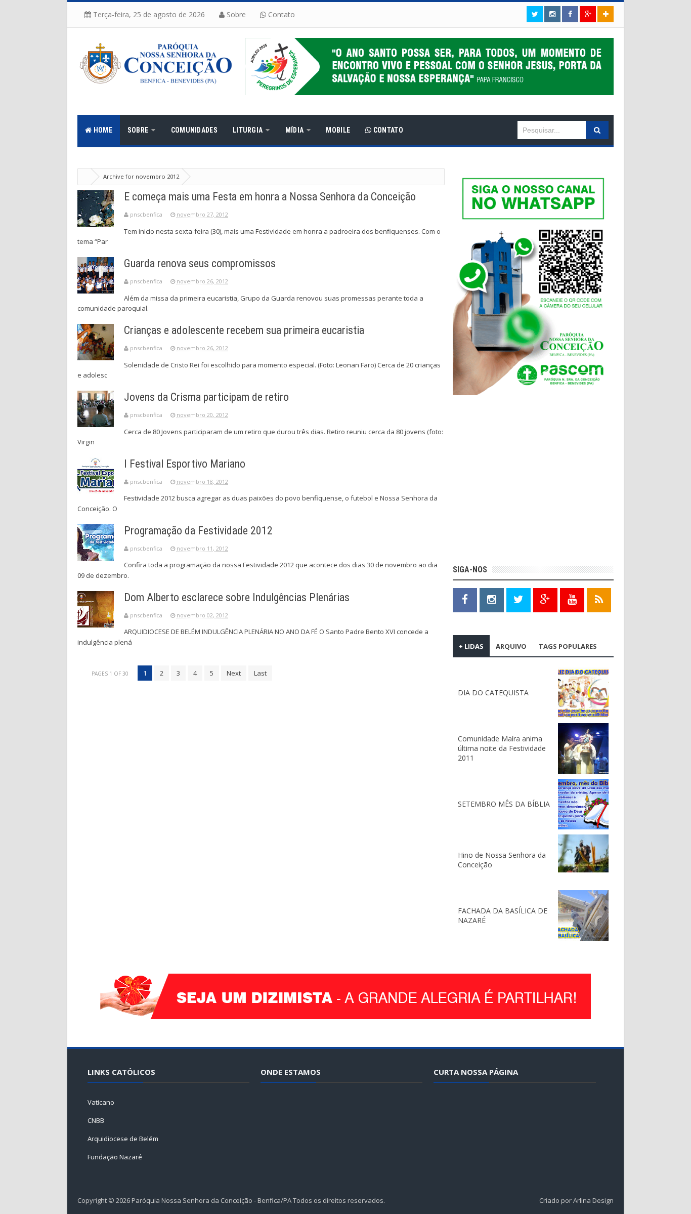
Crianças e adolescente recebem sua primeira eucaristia (244, 330)
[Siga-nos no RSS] (599, 599)
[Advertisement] (533, 481)
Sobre (235, 14)
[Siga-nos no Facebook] (570, 14)
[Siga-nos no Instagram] (492, 599)
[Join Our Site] (605, 14)
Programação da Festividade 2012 (198, 530)
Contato (280, 14)
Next (234, 673)
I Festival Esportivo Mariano (184, 463)
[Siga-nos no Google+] (588, 14)
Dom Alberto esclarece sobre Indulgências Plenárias (237, 597)
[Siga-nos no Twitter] (535, 14)
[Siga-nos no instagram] (552, 14)
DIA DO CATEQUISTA (493, 692)
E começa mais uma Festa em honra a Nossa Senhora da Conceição (270, 196)
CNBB (96, 1120)
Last (260, 673)
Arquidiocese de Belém (123, 1138)
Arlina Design (593, 1200)
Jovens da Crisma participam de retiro (206, 397)
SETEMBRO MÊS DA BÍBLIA (504, 804)
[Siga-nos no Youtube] (572, 599)
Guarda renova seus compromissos (200, 263)
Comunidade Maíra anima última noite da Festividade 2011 (502, 748)
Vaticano (101, 1102)
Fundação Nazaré (115, 1156)
